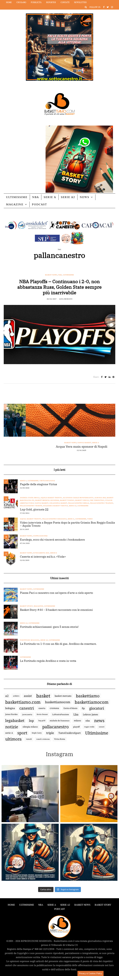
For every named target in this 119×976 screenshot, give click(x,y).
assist (28, 696)
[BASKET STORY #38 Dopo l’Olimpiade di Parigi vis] (88, 793)
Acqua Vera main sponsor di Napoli (59, 446)
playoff (76, 726)
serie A (9, 732)
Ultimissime (16, 197)
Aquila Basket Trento (51, 498)
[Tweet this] (106, 377)
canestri (26, 708)
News (84, 197)
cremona (54, 708)
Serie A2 (68, 197)
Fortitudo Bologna (30, 640)
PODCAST (39, 204)
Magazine (14, 204)
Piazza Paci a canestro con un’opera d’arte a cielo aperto (56, 592)
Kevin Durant (42, 714)
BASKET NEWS (82, 904)
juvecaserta (27, 714)
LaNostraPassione (60, 714)
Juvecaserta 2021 (41, 553)
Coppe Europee (40, 536)
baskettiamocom (57, 702)
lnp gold (41, 720)
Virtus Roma (59, 739)
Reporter (51, 2)
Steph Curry (37, 733)
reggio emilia (89, 727)
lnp (31, 720)
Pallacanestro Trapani (101, 503)
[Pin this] (113, 377)
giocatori (96, 708)
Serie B (53, 553)
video (90, 519)
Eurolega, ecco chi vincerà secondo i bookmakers (52, 539)
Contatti (65, 2)
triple (50, 733)
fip (83, 708)
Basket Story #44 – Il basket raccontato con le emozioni (56, 609)
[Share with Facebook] (102, 377)
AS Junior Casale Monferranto (78, 498)
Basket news (51, 275)
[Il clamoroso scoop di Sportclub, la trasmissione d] (30, 793)
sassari (101, 727)
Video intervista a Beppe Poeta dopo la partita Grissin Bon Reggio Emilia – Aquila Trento (67, 524)
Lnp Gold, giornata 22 (34, 509)
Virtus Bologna (47, 481)
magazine (38, 606)
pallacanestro (55, 726)
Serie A (50, 197)
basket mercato (63, 695)
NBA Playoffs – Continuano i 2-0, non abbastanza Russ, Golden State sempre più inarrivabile (59, 286)
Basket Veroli (82, 500)
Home (9, 2)
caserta (41, 708)
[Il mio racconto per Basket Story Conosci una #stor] (30, 852)
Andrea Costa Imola (30, 498)
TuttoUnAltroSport (69, 733)
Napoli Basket (62, 443)
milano (77, 720)
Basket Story (26, 606)
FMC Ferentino (97, 500)
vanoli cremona (43, 739)
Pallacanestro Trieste (31, 506)
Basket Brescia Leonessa (47, 500)
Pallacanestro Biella (78, 503)
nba (88, 720)
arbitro (16, 696)
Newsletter (80, 2)
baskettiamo (87, 695)
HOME (11, 904)
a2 (7, 696)
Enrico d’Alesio (70, 708)
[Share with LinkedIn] (109, 377)
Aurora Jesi (100, 498)
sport (22, 733)
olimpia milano (30, 726)
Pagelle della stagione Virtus (38, 484)
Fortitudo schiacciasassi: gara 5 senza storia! (49, 626)
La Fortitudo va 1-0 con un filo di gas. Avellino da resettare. (58, 643)
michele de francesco (59, 720)
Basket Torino (67, 500)
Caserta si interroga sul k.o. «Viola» (43, 556)
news (99, 720)
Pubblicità (36, 2)
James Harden (11, 714)
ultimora (13, 739)
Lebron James (90, 714)
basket (43, 695)
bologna (10, 708)
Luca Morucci (65, 299)
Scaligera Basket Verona (55, 506)
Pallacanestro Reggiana (54, 519)
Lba (75, 714)
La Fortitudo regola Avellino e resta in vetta (48, 660)
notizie (11, 726)
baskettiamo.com (23, 702)
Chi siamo (21, 2)
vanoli (29, 739)
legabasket (14, 720)
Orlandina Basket (58, 503)
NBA (35, 197)
